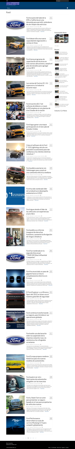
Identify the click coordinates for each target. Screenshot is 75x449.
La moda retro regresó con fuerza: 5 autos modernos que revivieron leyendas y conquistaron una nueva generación (62, 59)
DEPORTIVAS (36, 427)
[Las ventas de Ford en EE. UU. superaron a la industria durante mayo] (15, 90)
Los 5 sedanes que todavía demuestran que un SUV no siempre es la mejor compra (62, 105)
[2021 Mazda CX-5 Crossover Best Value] (56, 41)
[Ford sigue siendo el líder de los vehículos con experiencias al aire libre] (15, 216)
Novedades (38, 45)
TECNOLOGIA (43, 156)
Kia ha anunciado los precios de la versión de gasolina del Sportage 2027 (61, 81)
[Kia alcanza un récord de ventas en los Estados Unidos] (61, 41)
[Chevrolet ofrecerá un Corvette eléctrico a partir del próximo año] (66, 35)
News (36, 26)
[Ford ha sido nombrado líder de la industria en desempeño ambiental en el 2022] (15, 196)
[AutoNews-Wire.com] (16, 3)
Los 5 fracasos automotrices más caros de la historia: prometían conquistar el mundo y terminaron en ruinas (62, 75)
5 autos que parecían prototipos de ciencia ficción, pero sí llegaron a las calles (61, 69)
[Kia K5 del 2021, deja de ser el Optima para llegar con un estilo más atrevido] (66, 38)
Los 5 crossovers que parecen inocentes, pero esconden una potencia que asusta (61, 53)
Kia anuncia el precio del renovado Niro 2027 (63, 64)
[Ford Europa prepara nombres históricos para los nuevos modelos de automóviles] (15, 363)
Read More (42, 31)
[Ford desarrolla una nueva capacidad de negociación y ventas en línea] (15, 45)
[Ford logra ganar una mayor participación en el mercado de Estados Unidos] (15, 131)
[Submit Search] (57, 1)
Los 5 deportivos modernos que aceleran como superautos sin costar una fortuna (62, 92)
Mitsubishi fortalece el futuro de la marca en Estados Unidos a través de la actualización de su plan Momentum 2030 (61, 98)
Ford (34, 26)
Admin (29, 26)
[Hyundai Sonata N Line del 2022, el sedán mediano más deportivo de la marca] (56, 38)
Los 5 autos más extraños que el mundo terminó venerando (61, 86)
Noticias (38, 26)
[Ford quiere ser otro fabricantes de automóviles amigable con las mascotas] (15, 384)
